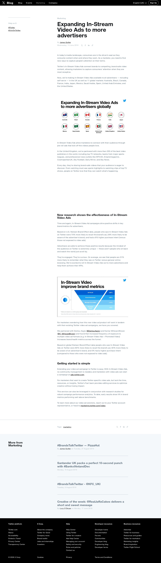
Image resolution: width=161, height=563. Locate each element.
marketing (67, 427)
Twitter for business (131, 533)
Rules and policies (73, 547)
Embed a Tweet (14, 538)
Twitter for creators (73, 535)
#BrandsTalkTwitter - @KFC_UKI (78, 484)
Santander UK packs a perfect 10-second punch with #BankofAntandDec (89, 464)
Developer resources (103, 524)
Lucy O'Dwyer (65, 508)
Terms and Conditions (103, 557)
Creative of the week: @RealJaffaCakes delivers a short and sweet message (90, 503)
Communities (100, 538)
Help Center (71, 530)
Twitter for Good (43, 533)
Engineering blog (101, 544)
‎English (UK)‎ (139, 3)
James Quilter (65, 42)
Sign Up (153, 3)
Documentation (101, 533)
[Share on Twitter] (82, 45)
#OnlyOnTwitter (14, 30)
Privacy (69, 557)
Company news (43, 535)
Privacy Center (14, 541)
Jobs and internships (45, 541)
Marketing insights (131, 541)
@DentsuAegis (93, 331)
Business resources (132, 524)
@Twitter (11, 28)
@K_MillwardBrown (66, 334)
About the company (45, 530)
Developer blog (101, 541)
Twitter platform (15, 524)
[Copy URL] (91, 45)
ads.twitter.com (77, 374)
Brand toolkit (42, 538)
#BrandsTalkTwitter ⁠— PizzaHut (78, 445)
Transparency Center (16, 544)
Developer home (101, 530)
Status (10, 533)
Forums (98, 535)
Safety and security (73, 544)
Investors (41, 544)
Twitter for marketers (132, 538)
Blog (20, 3)
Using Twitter (71, 533)
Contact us (70, 550)
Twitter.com (12, 530)
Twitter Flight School (132, 547)
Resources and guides (133, 535)
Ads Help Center (72, 538)
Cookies (40, 557)
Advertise (127, 530)
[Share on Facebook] (85, 45)
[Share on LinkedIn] (88, 45)
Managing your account (75, 541)
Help (68, 524)
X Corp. (40, 524)
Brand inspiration (130, 544)
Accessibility (13, 535)
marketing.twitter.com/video (93, 405)
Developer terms (101, 547)
